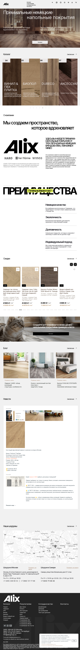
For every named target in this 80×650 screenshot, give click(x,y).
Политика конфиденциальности (11, 637)
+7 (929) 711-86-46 (48, 581)
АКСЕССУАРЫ (52, 84)
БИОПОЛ (10, 84)
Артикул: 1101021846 (11, 458)
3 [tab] (37, 108)
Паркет (5, 607)
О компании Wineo (25, 624)
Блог (21, 614)
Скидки (5, 620)
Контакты (29, 6)
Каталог (6, 604)
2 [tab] (34, 108)
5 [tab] (43, 108)
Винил (5, 612)
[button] (75, 264)
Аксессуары (7, 618)
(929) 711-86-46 (9, 633)
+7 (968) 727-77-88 (28, 581)
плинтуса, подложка (51, 93)
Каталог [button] (29, 2)
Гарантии (23, 612)
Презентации (24, 618)
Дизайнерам (42, 607)
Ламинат (6, 609)
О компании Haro (25, 622)
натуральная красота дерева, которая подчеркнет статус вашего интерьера (69, 95)
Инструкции (24, 610)
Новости (22, 616)
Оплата (22, 609)
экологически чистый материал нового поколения (12, 94)
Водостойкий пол (8, 616)
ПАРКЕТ (66, 84)
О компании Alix (25, 620)
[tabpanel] (11, 82)
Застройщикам (43, 610)
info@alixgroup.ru (9, 635)
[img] (6, 4)
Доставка (23, 607)
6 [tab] (46, 108)
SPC (4, 610)
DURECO (29, 84)
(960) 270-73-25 (9, 631)
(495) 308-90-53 (9, 629)
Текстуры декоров (44, 612)
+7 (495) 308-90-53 (10, 581)
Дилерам (41, 609)
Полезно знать (9, 380)
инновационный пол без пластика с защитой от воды (33, 94)
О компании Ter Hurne (27, 625)
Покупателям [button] (30, 3)
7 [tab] (49, 108)
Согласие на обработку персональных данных (52, 645)
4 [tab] (40, 108)
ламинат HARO (33, 477)
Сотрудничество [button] (31, 5)
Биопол (5, 614)
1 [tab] (30, 108)
